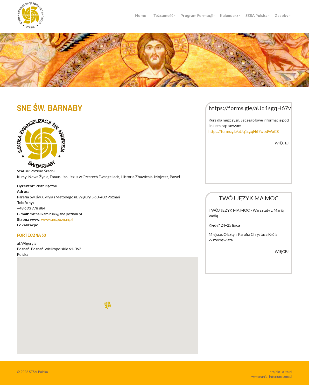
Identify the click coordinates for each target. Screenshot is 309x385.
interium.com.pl (280, 376)
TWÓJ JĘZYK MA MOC (249, 198)
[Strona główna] (30, 14)
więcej (282, 143)
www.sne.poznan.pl (57, 219)
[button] (107, 305)
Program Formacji (197, 15)
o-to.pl (287, 372)
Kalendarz (229, 15)
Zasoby (281, 15)
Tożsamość (163, 15)
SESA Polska (256, 15)
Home (140, 15)
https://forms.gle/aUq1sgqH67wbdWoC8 (244, 131)
